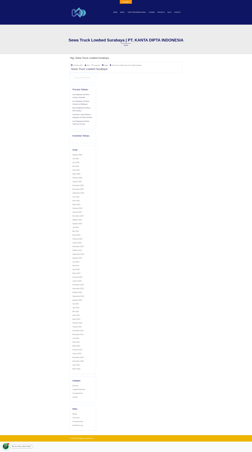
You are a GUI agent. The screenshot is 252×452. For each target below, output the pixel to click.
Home (126, 45)
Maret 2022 (76, 319)
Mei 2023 (75, 265)
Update (106, 65)
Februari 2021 (77, 350)
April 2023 (76, 269)
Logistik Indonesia (78, 389)
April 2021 (76, 342)
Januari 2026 (77, 181)
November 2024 (78, 216)
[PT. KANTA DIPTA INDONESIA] (79, 12)
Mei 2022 (75, 311)
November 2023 (78, 246)
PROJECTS (161, 12)
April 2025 (76, 201)
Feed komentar (77, 421)
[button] (6, 446)
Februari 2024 (77, 239)
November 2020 (78, 361)
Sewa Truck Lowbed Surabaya (132, 65)
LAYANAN (152, 12)
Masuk (74, 414)
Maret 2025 (76, 204)
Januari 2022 (77, 327)
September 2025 (78, 193)
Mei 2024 (75, 231)
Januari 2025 (77, 212)
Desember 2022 (78, 285)
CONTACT (177, 12)
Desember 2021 (78, 330)
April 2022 (76, 315)
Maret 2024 (76, 235)
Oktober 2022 (77, 292)
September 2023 (78, 254)
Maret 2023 (76, 273)
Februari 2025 (77, 208)
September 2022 (78, 296)
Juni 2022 (75, 307)
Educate (75, 385)
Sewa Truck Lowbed (117, 65)
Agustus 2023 (77, 258)
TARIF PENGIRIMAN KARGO (137, 12)
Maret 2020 (76, 369)
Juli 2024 (75, 227)
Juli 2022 (75, 304)
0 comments (96, 65)
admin (88, 65)
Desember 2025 (78, 185)
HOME (115, 12)
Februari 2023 (77, 277)
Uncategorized (77, 393)
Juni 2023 (75, 262)
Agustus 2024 (77, 223)
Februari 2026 (77, 178)
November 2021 (78, 334)
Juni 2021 (75, 338)
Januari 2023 (77, 281)
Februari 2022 (77, 323)
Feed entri (76, 418)
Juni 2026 (75, 162)
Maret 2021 (76, 346)
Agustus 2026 (77, 155)
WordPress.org (77, 425)
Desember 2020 (78, 357)
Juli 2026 (75, 158)
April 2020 (76, 365)
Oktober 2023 (77, 250)
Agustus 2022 (77, 300)
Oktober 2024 (77, 220)
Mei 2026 (75, 166)
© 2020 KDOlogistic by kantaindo (81, 438)
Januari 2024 (77, 243)
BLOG (169, 12)
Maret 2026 (76, 174)
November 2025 (78, 189)
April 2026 (76, 170)
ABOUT (122, 12)
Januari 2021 (77, 353)
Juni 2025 (75, 197)
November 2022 (78, 288)
